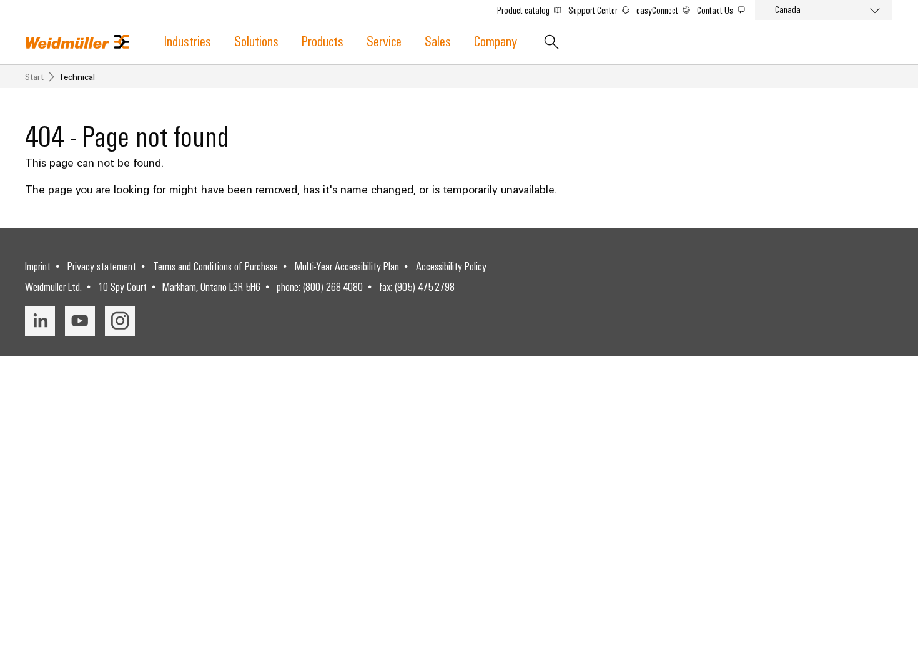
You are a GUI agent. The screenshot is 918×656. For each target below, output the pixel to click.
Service (384, 40)
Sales (438, 40)
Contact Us (716, 10)
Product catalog (524, 10)
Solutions (256, 40)
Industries (187, 40)
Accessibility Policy (451, 266)
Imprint (38, 266)
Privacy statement (101, 266)
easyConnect (658, 10)
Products (322, 40)
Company (495, 40)
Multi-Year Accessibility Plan (347, 266)
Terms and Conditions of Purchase (215, 266)
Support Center (593, 10)
